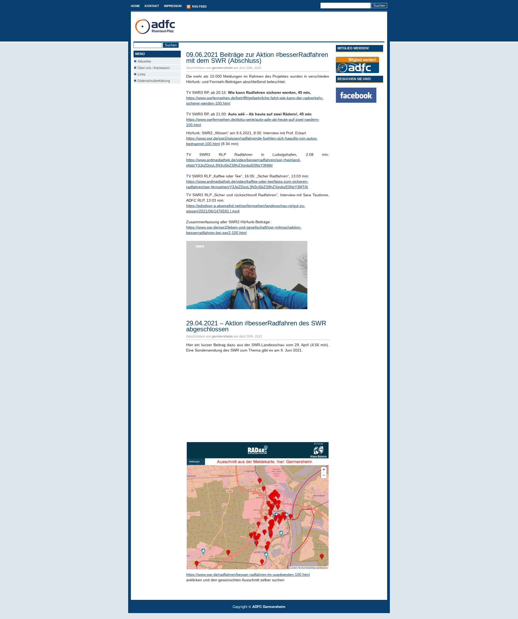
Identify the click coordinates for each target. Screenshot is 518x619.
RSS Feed (199, 6)
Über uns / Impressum (154, 67)
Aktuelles (144, 61)
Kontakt (152, 6)
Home (135, 6)
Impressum (173, 6)
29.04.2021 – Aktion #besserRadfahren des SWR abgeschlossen (256, 326)
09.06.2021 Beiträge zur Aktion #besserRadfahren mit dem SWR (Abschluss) (257, 57)
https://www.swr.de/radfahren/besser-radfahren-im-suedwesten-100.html (248, 574)
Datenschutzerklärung (154, 80)
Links (141, 74)
